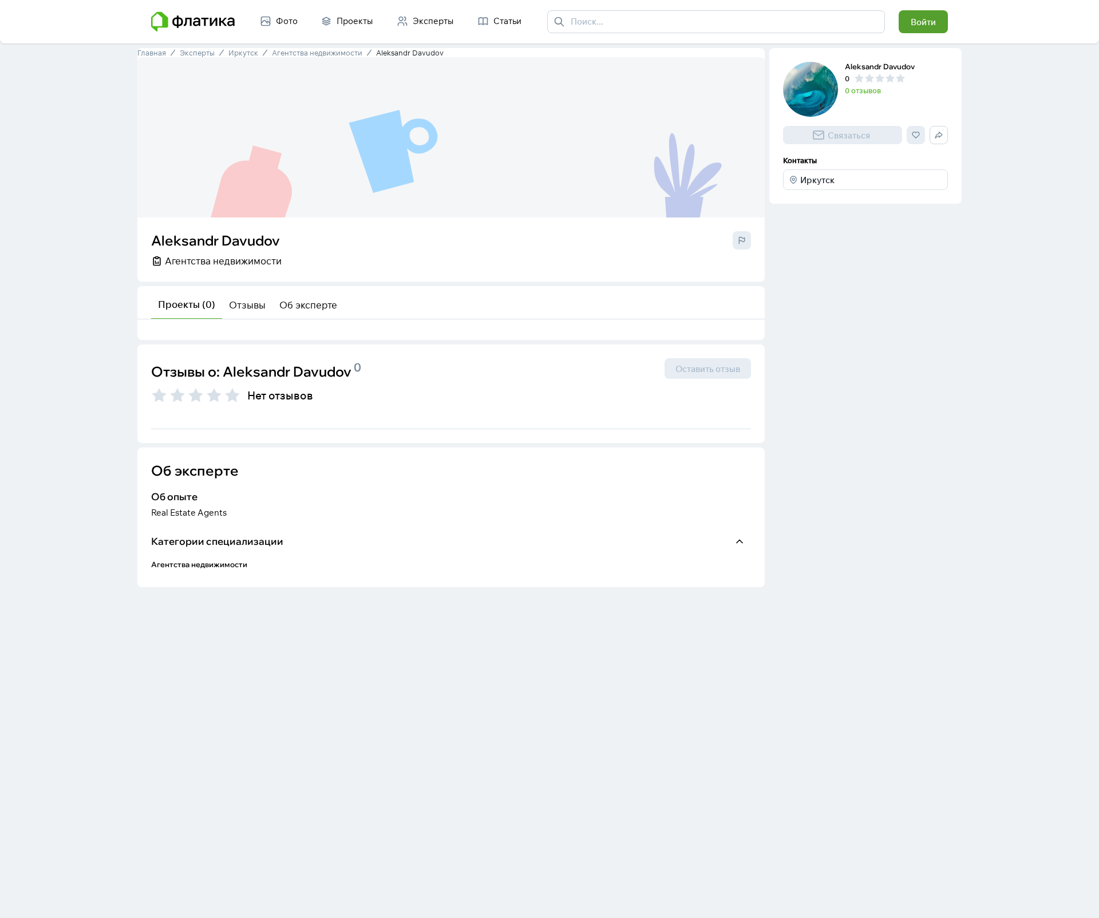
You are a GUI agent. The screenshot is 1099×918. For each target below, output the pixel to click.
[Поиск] (559, 22)
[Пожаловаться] (742, 240)
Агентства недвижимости (317, 52)
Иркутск (243, 52)
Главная (151, 52)
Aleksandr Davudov (410, 52)
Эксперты (197, 52)
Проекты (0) (186, 304)
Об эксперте (308, 305)
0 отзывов (863, 90)
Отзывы (247, 305)
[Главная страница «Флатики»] (193, 21)
